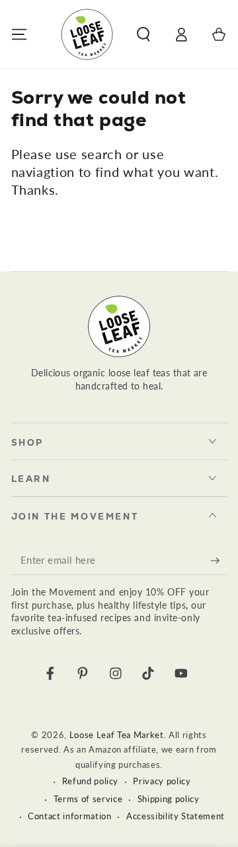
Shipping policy (169, 799)
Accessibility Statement (175, 816)
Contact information (70, 816)
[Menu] (19, 34)
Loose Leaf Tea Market (116, 734)
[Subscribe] (218, 560)
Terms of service (88, 799)
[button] (143, 34)
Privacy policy (161, 781)
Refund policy (90, 781)
